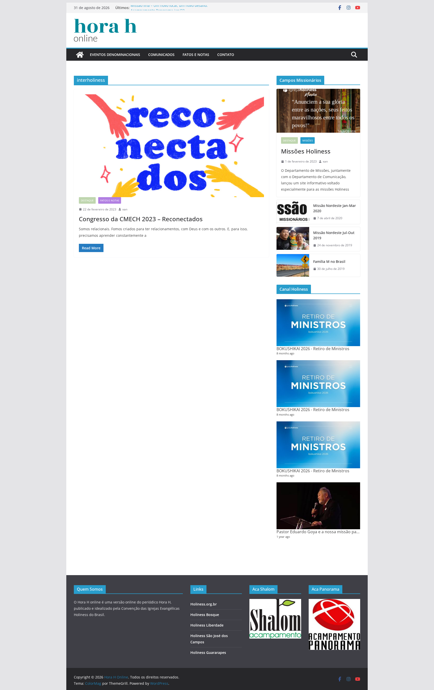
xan (124, 209)
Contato (225, 54)
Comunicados (161, 54)
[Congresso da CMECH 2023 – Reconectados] (171, 145)
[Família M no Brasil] (293, 265)
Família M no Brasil (329, 261)
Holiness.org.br (203, 604)
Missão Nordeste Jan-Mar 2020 (334, 208)
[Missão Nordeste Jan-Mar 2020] (293, 212)
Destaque (87, 200)
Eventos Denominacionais (115, 54)
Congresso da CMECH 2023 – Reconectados (141, 219)
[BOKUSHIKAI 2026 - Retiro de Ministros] (318, 322)
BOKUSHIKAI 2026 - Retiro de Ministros (313, 348)
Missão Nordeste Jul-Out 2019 (333, 235)
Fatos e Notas (196, 54)
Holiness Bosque (204, 614)
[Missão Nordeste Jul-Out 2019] (293, 239)
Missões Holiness (306, 151)
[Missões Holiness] (318, 111)
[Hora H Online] (80, 55)
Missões (307, 140)
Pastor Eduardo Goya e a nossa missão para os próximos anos (336, 531)
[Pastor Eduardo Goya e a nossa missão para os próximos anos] (318, 505)
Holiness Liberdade (207, 625)
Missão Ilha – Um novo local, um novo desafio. (169, 7)
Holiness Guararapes (208, 652)
